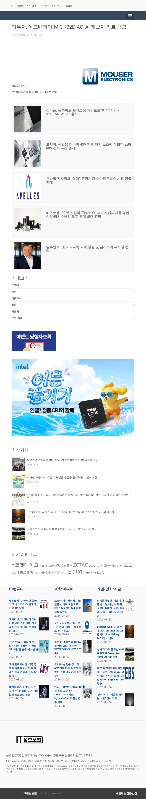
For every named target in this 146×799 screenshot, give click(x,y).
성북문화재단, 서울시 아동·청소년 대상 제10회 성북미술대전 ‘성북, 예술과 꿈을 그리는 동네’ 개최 (79, 496)
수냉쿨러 (66, 565)
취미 (14, 304)
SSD (14, 572)
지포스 (126, 565)
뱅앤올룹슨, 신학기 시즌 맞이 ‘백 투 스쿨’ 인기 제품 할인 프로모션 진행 (23, 690)
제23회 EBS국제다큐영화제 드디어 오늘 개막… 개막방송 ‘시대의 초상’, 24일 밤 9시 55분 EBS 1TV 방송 (111, 675)
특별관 (43, 5)
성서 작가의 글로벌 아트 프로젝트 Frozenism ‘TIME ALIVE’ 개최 (62, 529)
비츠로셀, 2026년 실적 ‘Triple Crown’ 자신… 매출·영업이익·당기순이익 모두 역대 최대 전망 (87, 214)
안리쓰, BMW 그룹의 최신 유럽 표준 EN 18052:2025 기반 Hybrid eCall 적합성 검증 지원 (67, 694)
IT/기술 (16, 285)
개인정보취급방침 (126, 793)
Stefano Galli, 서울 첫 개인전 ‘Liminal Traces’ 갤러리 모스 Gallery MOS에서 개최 (71, 512)
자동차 (15, 311)
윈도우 (115, 565)
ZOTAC (80, 565)
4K (92, 573)
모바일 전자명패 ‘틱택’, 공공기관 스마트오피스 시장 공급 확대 (89, 180)
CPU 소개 (31, 5)
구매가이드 (56, 5)
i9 (46, 565)
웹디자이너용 (50, 572)
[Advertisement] (76, 53)
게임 (14, 291)
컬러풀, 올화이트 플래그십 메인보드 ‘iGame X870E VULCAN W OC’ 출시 (84, 112)
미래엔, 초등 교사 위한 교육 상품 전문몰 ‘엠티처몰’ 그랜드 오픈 (62, 477)
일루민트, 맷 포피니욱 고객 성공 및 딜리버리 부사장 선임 (87, 249)
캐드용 (99, 572)
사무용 (63, 572)
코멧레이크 (27, 565)
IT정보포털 (30, 793)
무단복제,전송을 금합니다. (27, 91)
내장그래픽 (24, 572)
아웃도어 (17, 298)
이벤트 (20, 5)
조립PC (54, 565)
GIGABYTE (93, 565)
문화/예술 (17, 318)
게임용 (37, 572)
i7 (13, 565)
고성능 (86, 572)
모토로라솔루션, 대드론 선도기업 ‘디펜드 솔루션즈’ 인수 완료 (67, 626)
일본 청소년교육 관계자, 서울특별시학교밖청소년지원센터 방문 (62, 460)
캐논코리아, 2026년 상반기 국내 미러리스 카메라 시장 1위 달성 (23, 604)
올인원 (75, 571)
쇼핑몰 (69, 5)
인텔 (41, 565)
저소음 (105, 565)
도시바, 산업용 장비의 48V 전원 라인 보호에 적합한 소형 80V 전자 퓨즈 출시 (88, 146)
